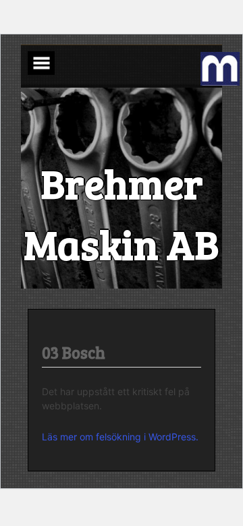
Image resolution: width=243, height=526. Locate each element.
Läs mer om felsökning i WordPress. (120, 436)
